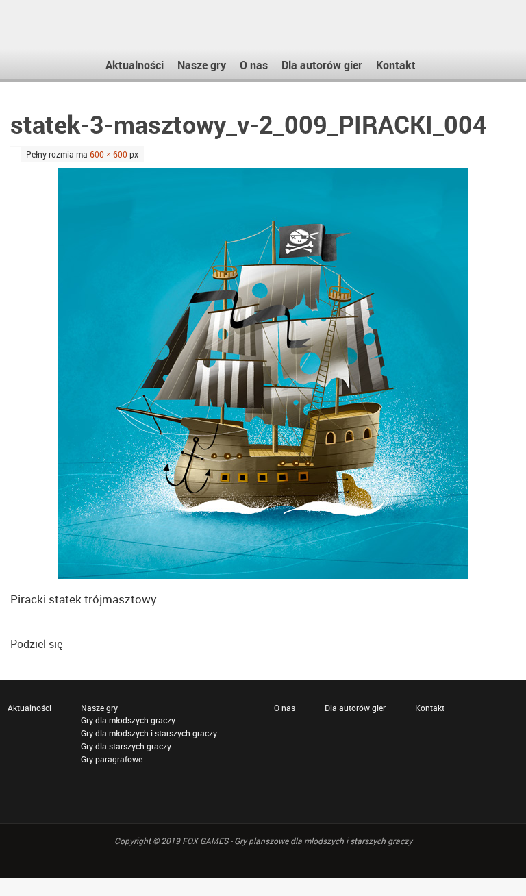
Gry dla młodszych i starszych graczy (149, 732)
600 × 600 (108, 154)
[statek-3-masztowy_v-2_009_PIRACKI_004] (263, 373)
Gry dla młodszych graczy (128, 719)
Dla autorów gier (355, 707)
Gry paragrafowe (111, 759)
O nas (284, 707)
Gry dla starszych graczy (126, 746)
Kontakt (429, 707)
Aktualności (29, 707)
